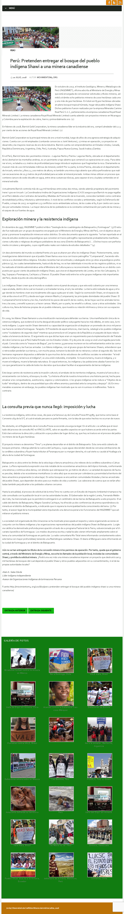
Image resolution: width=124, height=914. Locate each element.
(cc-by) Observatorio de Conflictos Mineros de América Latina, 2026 (32, 908)
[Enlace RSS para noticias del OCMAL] (120, 2)
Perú (12, 50)
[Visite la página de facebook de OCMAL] (108, 2)
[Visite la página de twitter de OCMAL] (114, 2)
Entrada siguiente (41, 611)
